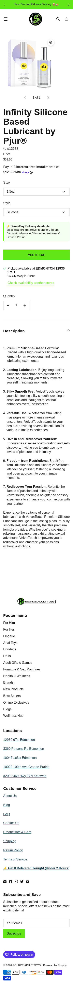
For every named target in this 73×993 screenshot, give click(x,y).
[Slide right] (48, 97)
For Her (8, 629)
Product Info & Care (17, 832)
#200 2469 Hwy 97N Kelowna (24, 776)
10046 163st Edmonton (20, 757)
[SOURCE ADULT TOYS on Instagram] (16, 881)
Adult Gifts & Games (17, 662)
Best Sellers (12, 696)
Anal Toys (10, 643)
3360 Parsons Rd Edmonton (23, 748)
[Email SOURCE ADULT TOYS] (5, 881)
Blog (6, 805)
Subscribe (14, 933)
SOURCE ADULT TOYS (27, 965)
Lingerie (9, 636)
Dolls (7, 656)
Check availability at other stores (31, 283)
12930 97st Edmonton (19, 739)
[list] (36, 63)
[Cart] (67, 19)
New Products (13, 689)
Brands (8, 682)
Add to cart (36, 255)
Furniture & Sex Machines (22, 669)
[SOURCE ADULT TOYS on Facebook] (10, 881)
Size (6, 182)
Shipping (9, 841)
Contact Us (11, 823)
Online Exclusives (16, 702)
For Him (9, 622)
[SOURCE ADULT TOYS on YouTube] (27, 881)
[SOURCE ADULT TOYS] (35, 19)
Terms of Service (15, 859)
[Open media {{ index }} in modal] (29, 63)
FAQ (6, 814)
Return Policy (13, 850)
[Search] (58, 19)
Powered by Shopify (55, 965)
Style (7, 203)
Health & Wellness (16, 676)
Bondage (9, 649)
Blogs (7, 709)
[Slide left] (25, 97)
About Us (10, 796)
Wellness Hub (13, 715)
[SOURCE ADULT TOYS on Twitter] (22, 881)
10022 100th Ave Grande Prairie (26, 767)
